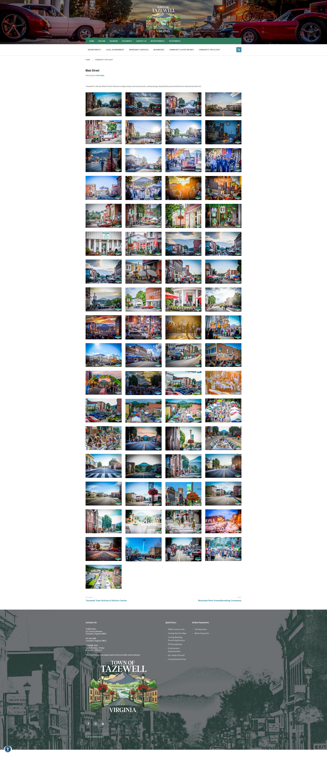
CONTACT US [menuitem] (141, 41)
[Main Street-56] (143, 188)
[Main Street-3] (143, 549)
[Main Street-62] (223, 132)
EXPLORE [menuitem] (101, 41)
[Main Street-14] (183, 466)
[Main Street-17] (104, 466)
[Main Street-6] (183, 522)
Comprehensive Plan (177, 659)
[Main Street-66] (223, 104)
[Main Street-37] (104, 327)
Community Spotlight (104, 60)
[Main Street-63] (183, 132)
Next (239, 597)
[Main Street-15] (143, 466)
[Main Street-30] (183, 355)
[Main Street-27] (143, 383)
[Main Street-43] (183, 272)
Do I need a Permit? (176, 655)
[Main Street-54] (223, 188)
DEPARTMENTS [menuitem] (94, 49)
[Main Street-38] (223, 299)
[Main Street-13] (104, 494)
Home (88, 60)
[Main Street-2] (183, 549)
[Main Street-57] (104, 188)
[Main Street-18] (183, 438)
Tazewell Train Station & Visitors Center (106, 600)
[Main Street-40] (143, 299)
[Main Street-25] (104, 410)
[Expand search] (238, 49)
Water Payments (202, 633)
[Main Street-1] (104, 577)
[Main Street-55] (183, 188)
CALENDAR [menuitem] (113, 41)
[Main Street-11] (143, 494)
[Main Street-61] (104, 160)
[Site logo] (163, 33)
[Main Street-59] (183, 160)
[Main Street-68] (143, 104)
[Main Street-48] (143, 244)
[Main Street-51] (183, 216)
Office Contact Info (176, 629)
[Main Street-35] (183, 327)
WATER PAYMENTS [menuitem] (158, 41)
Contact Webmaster (94, 736)
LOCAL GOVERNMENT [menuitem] (115, 49)
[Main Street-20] (223, 438)
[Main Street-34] (223, 327)
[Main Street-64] (143, 132)
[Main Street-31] (143, 355)
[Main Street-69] (104, 104)
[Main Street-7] (143, 522)
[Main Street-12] (223, 494)
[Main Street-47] (183, 244)
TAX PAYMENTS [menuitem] (175, 41)
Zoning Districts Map (177, 633)
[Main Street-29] (104, 383)
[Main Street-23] (143, 411)
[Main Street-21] (104, 438)
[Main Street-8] (223, 521)
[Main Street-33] (104, 355)
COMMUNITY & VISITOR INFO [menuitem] (181, 49)
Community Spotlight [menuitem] (209, 49)
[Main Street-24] (223, 410)
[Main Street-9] (104, 521)
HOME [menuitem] (91, 41)
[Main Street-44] (143, 272)
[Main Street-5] (104, 549)
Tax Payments (201, 629)
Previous (89, 597)
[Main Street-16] (223, 466)
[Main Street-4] (223, 549)
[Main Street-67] (183, 104)
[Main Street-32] (223, 355)
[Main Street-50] (223, 216)
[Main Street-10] (183, 494)
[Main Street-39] (183, 299)
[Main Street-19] (143, 438)
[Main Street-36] (143, 327)
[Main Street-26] (183, 383)
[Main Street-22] (183, 411)
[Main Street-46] (223, 244)
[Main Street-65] (104, 132)
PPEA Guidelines (175, 644)
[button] (8, 750)
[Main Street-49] (104, 244)
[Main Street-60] (143, 160)
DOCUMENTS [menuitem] (127, 41)
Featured (100, 75)
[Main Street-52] (143, 216)
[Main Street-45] (104, 272)
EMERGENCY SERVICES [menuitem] (138, 49)
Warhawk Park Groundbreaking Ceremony (219, 600)
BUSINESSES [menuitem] (159, 49)
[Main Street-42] (223, 272)
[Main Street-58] (223, 160)
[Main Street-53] (104, 216)
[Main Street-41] (104, 299)
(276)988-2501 (92, 645)
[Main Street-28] (223, 383)
